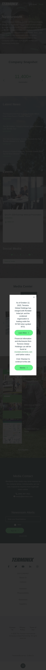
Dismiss (22, 368)
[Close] (33, 297)
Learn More (22, 333)
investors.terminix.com (23, 352)
